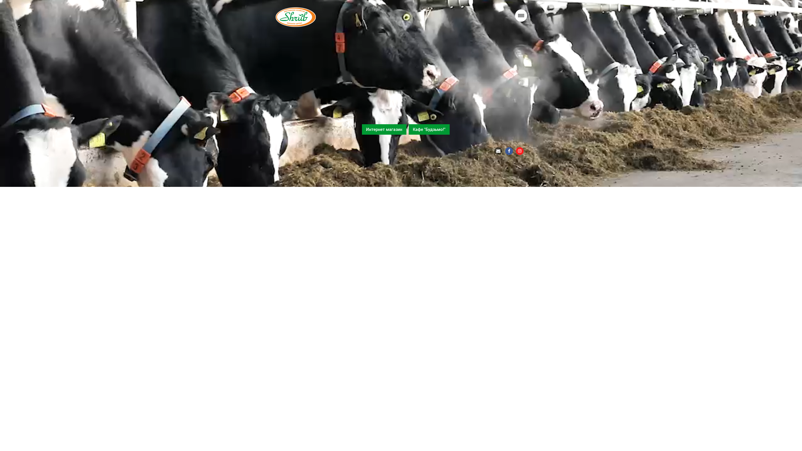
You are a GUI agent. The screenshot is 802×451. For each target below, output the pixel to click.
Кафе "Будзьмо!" (429, 129)
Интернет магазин (384, 129)
